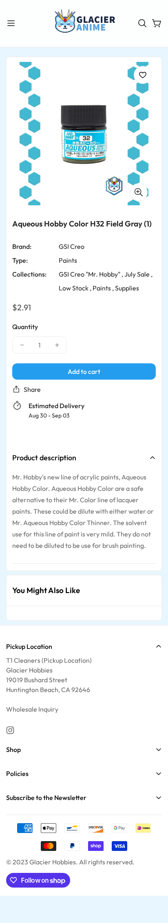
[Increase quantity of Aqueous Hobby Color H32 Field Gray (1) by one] (57, 344)
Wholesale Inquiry (32, 709)
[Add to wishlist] (143, 75)
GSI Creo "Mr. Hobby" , (91, 274)
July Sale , (138, 274)
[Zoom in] (139, 192)
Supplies (127, 287)
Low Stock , (75, 287)
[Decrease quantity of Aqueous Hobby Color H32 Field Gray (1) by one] (22, 344)
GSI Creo (71, 246)
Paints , (103, 287)
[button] (142, 23)
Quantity (25, 326)
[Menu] (11, 23)
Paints (68, 260)
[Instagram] (10, 730)
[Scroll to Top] (153, 880)
